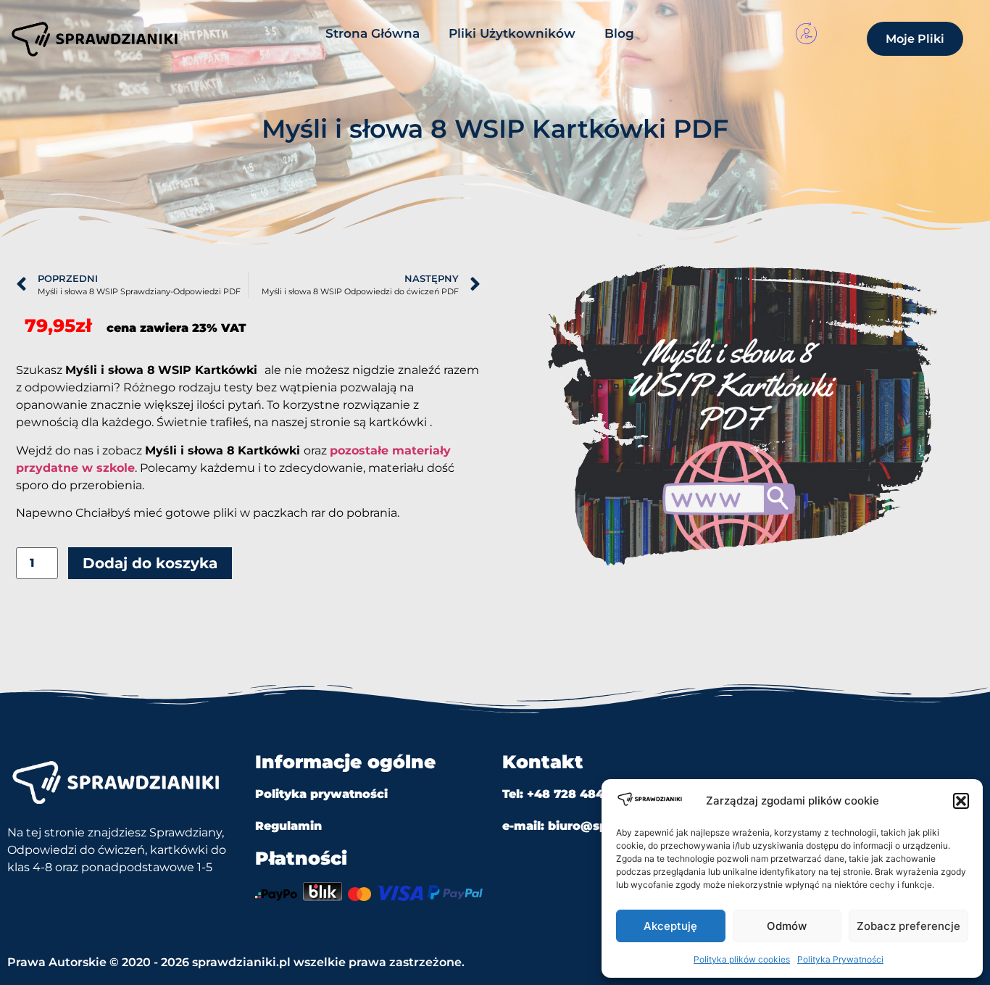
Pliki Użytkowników (512, 33)
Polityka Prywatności (840, 959)
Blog (619, 33)
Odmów (787, 926)
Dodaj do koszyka (150, 563)
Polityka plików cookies (742, 959)
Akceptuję (670, 926)
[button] (961, 801)
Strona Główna (372, 33)
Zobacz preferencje (908, 926)
